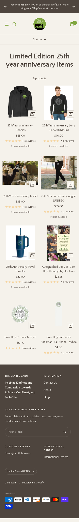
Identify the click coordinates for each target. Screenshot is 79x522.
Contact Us (50, 382)
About (47, 390)
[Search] (14, 24)
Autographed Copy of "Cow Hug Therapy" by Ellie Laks (59, 269)
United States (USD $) (18, 471)
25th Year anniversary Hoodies (20, 128)
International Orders (56, 457)
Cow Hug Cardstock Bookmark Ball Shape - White (59, 339)
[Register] (65, 431)
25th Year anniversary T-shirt (20, 196)
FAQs (47, 397)
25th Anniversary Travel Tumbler (20, 269)
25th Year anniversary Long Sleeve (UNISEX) (58, 128)
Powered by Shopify (33, 482)
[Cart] (72, 24)
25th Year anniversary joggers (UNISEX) (58, 198)
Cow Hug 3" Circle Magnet (20, 337)
